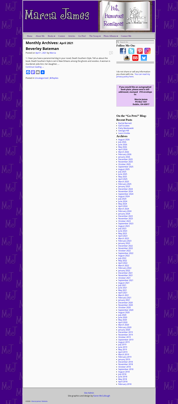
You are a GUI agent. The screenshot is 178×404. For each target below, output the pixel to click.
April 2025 (122, 179)
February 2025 (124, 184)
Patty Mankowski (126, 128)
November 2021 (125, 275)
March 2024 (123, 208)
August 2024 (124, 196)
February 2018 (124, 384)
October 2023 (124, 221)
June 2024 (122, 201)
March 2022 (123, 265)
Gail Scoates (123, 125)
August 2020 (124, 312)
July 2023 (122, 228)
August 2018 (124, 371)
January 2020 (124, 329)
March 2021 (123, 295)
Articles (71, 36)
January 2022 (124, 270)
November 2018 (125, 364)
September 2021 (125, 280)
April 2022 (122, 263)
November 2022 (125, 248)
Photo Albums (110, 36)
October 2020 (124, 307)
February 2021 (124, 297)
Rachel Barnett (125, 123)
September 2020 (125, 310)
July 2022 (122, 258)
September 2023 (125, 223)
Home (29, 36)
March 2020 (123, 324)
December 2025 (125, 159)
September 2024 (125, 194)
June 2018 (122, 376)
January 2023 (124, 243)
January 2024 (124, 213)
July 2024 (122, 198)
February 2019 (124, 357)
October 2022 (124, 250)
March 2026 (123, 152)
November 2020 (125, 305)
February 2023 (124, 240)
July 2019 (122, 344)
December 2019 (125, 332)
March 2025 (123, 181)
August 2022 (124, 255)
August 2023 (124, 226)
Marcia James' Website (39, 401)
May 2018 (122, 379)
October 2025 (124, 164)
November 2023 (125, 218)
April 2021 (122, 292)
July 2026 (122, 142)
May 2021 (122, 290)
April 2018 (122, 381)
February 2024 (124, 211)
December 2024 (125, 189)
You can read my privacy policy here (133, 75)
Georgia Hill (123, 130)
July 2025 (122, 171)
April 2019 (122, 352)
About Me (40, 36)
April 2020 (122, 322)
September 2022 (125, 253)
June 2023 (122, 231)
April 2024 (122, 206)
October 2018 (124, 366)
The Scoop (94, 36)
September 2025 (125, 166)
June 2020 (122, 317)
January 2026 (124, 157)
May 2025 (122, 176)
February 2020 (124, 327)
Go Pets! (82, 36)
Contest (61, 36)
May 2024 (122, 203)
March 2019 (123, 354)
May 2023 (122, 233)
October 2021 (124, 278)
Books (50, 36)
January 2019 (124, 359)
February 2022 (124, 268)
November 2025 (125, 161)
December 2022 (125, 245)
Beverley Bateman (42, 48)
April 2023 (122, 236)
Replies (54, 78)
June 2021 (122, 287)
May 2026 (122, 147)
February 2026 (124, 154)
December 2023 (125, 216)
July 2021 (122, 285)
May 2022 (122, 260)
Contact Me (126, 36)
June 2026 (122, 144)
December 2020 (125, 302)
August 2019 (124, 342)
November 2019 (125, 334)
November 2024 (125, 191)
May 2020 (122, 319)
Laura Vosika (124, 133)
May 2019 (122, 349)
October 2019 (124, 337)
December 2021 (125, 273)
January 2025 (124, 186)
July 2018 (122, 374)
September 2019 (125, 339)
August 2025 (124, 169)
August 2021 (124, 283)
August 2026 (124, 139)
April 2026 (122, 149)
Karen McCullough (101, 395)
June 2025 (122, 174)
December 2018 (125, 362)
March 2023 (123, 238)
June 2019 (122, 347)
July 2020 (122, 315)
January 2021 (124, 300)
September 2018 (125, 369)
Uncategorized (41, 78)
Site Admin (89, 393)
